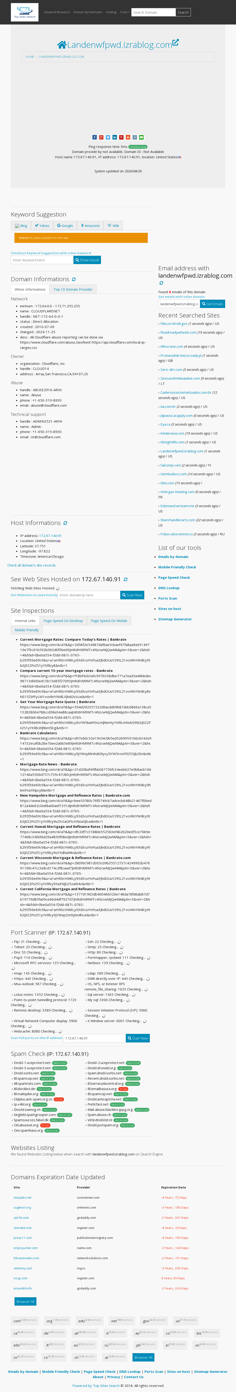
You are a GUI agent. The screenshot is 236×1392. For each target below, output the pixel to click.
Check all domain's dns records (31, 565)
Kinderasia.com (172, 433)
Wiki (115, 225)
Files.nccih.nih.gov (174, 323)
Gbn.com (167, 483)
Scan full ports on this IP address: (37, 1038)
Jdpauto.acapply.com (176, 415)
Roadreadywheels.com (178, 332)
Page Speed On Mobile (109, 620)
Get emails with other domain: (182, 297)
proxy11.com (23, 1238)
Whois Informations (30, 289)
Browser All (25, 1301)
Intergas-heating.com (177, 491)
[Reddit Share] (135, 136)
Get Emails (214, 304)
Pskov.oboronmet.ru (176, 534)
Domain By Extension (88, 12)
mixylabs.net (22, 1197)
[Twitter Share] (108, 136)
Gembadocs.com (173, 474)
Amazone (92, 225)
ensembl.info (23, 1288)
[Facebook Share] (94, 136)
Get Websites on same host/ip (34, 595)
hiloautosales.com (26, 1258)
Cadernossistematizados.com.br (186, 392)
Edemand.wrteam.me (177, 505)
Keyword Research (57, 12)
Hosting (111, 12)
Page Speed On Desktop (63, 620)
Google (67, 225)
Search (183, 12)
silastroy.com (23, 1268)
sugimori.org (22, 1207)
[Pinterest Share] (121, 136)
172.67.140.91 (50, 535)
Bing (23, 225)
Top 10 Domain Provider (73, 289)
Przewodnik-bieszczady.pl (181, 355)
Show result (89, 260)
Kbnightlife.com (172, 442)
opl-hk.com (21, 1217)
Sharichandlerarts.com (177, 520)
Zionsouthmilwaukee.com (180, 378)
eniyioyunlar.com (26, 1248)
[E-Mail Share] (141, 136)
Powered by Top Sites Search (96, 1385)
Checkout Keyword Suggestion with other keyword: (51, 253)
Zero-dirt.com (171, 369)
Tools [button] (123, 12)
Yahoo (43, 225)
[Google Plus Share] (101, 136)
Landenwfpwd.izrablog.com (61, 57)
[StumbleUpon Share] (128, 136)
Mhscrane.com (171, 346)
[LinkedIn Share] (115, 136)
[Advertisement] (118, 98)
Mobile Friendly (27, 629)
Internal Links (25, 620)
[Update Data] (73, 279)
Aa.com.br (168, 406)
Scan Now (134, 595)
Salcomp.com (170, 465)
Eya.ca (165, 424)
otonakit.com (23, 1228)
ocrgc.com (20, 1278)
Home (30, 57)
